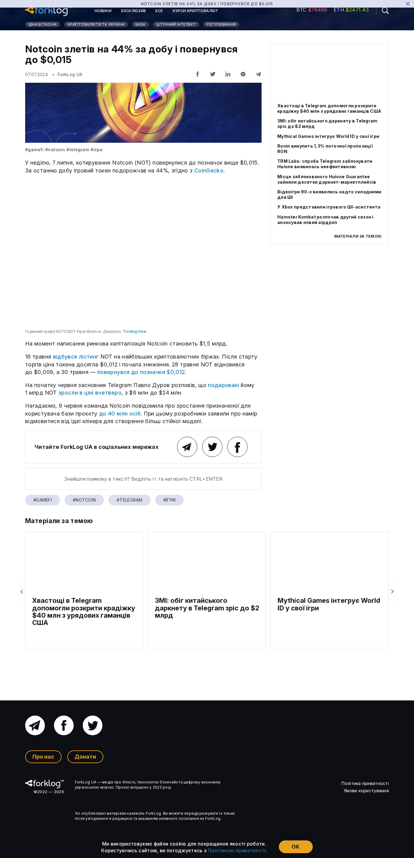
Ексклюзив (133, 11)
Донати (85, 756)
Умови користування (366, 790)
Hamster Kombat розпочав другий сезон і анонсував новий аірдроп (325, 219)
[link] (48, 11)
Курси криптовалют (196, 11)
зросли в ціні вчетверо (90, 392)
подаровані (223, 385)
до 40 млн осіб (120, 413)
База (140, 24)
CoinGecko (208, 170)
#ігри (96, 149)
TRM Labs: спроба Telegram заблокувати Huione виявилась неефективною (324, 164)
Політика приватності (365, 783)
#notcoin (55, 149)
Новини (103, 11)
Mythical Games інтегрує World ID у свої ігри (328, 136)
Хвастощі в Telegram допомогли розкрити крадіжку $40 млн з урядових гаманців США (329, 108)
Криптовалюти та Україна (96, 24)
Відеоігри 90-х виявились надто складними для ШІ (329, 194)
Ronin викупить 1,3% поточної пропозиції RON (325, 148)
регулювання (221, 24)
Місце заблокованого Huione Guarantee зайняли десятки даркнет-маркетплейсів (326, 179)
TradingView (135, 331)
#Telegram (77, 149)
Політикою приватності (237, 850)
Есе (159, 11)
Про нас (43, 756)
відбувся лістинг (76, 356)
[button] (382, 10)
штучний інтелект (176, 24)
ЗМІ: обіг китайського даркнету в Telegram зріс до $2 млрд (327, 124)
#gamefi (34, 149)
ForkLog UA (70, 74)
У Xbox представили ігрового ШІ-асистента (328, 207)
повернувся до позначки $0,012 (141, 372)
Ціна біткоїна (42, 24)
